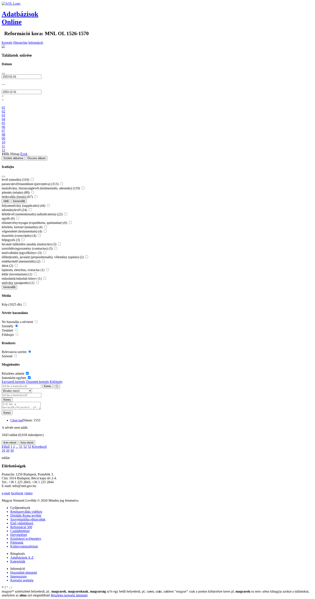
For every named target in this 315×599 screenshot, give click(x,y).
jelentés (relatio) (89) (16, 192)
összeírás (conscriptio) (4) (19, 235)
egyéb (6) (8, 218)
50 (12, 450)
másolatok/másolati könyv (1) (22, 278)
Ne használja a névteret (18, 322)
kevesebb (19, 201)
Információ (35, 42)
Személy (8, 326)
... (17, 446)
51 (20, 446)
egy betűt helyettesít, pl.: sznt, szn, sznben (141, 591)
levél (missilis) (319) (16, 179)
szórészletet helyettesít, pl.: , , (54, 591)
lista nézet (27, 442)
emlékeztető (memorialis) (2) (21, 261)
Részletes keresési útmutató (69, 595)
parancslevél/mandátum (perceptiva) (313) (30, 184)
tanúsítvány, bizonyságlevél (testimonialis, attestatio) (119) (41, 188)
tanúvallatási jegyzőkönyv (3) (22, 253)
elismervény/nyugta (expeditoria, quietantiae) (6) (35, 223)
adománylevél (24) (15, 210)
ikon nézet (9, 442)
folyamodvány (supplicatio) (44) (24, 205)
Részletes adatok (13, 373)
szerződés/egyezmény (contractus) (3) (27, 248)
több (6, 201)
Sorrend (7, 356)
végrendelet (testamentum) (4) (22, 231)
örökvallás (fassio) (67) (18, 197)
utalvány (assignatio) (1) (18, 283)
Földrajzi (8, 334)
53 (29, 446)
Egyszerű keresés (13, 381)
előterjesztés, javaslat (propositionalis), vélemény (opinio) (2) (43, 257)
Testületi (8, 330)
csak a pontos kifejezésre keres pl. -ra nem (218, 591)
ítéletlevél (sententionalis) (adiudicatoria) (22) (32, 214)
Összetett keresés (37, 381)
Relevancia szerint (14, 352)
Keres (47, 386)
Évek (23, 154)
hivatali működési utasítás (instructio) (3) (29, 244)
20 (7, 450)
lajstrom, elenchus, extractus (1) (23, 270)
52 (25, 446)
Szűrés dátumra (13, 158)
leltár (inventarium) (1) (17, 274)
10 (3, 450)
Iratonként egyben (14, 378)
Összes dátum (36, 158)
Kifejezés (56, 381)
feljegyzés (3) (11, 240)
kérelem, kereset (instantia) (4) (22, 227)
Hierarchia (20, 42)
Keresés (7, 42)
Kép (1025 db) (12, 304)
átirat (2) (8, 265)
